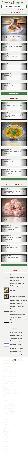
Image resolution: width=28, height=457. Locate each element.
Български (6, 431)
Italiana (5, 436)
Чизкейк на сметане (10, 56)
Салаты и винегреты (17, 277)
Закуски (13, 275)
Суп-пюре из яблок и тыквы (13, 142)
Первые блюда (15, 280)
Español (5, 433)
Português (6, 450)
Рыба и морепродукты (17, 286)
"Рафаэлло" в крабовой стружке (11, 218)
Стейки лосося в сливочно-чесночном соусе (13, 228)
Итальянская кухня (16, 348)
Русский (5, 446)
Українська (6, 422)
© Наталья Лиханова (9, 363)
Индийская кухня (16, 335)
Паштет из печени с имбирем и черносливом (14, 191)
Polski (5, 429)
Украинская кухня (16, 333)
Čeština (5, 434)
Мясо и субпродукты (17, 283)
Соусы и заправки (16, 317)
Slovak (5, 448)
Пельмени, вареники (17, 296)
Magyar (5, 438)
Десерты (13, 311)
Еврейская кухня (16, 344)
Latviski (5, 441)
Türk (4, 452)
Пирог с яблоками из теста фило (12, 46)
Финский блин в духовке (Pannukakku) (12, 172)
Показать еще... (14, 93)
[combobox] (14, 6)
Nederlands (6, 453)
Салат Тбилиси (8, 86)
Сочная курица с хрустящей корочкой (13, 115)
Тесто (12, 322)
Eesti (4, 443)
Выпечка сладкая (16, 303)
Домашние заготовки (17, 314)
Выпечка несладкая (17, 306)
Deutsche (6, 426)
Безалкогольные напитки (19, 320)
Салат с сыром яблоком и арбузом (12, 152)
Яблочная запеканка (10, 257)
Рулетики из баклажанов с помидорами (12, 238)
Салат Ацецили (8, 76)
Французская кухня (16, 338)
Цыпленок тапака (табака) (12, 105)
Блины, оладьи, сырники (18, 301)
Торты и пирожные (16, 309)
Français (5, 428)
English (5, 424)
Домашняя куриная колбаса (13, 66)
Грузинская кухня (16, 341)
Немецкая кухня (15, 351)
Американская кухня (17, 354)
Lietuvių (5, 440)
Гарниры (13, 290)
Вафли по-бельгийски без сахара (12, 36)
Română (5, 445)
